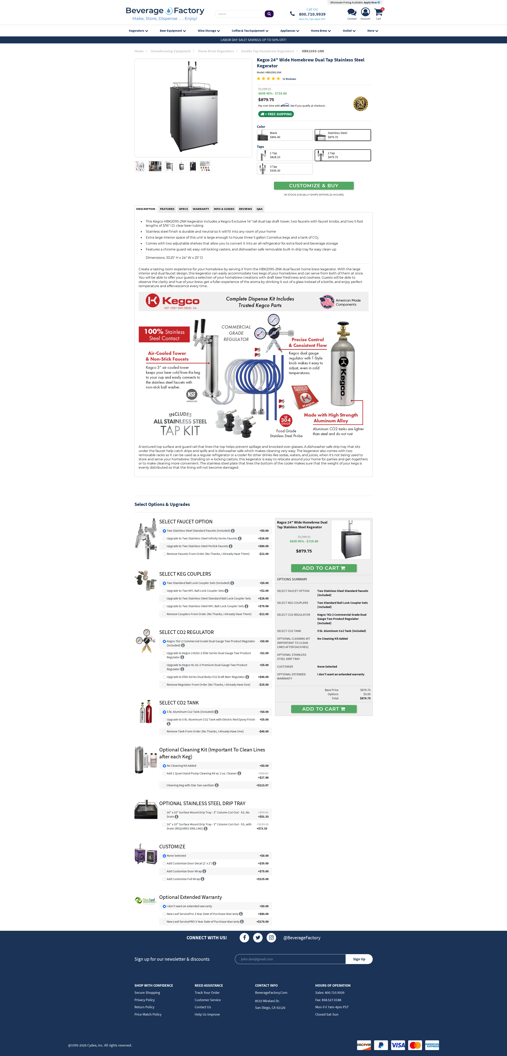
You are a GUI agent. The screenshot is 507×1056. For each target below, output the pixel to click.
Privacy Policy (144, 1000)
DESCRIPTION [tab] (145, 208)
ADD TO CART (321, 568)
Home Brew (319, 30)
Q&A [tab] (260, 208)
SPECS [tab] (183, 208)
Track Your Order (207, 992)
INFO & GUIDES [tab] (224, 208)
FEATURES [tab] (167, 208)
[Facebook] (244, 937)
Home (139, 51)
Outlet (347, 30)
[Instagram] (271, 937)
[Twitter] (258, 937)
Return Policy (144, 1007)
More (370, 30)
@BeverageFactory (301, 938)
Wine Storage (207, 30)
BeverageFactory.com (271, 992)
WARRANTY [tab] (201, 208)
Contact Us (203, 1007)
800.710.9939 (334, 992)
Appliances (287, 30)
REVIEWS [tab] (245, 208)
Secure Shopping (147, 992)
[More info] (233, 530)
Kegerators (136, 30)
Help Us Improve (207, 1014)
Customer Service (208, 1000)
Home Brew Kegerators (216, 51)
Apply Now (370, 2)
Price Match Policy (147, 1014)
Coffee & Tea (248, 30)
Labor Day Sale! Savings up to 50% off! (253, 39)
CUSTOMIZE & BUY (314, 185)
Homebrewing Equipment (171, 51)
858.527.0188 (331, 1000)
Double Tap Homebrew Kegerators (267, 51)
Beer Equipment (171, 30)
